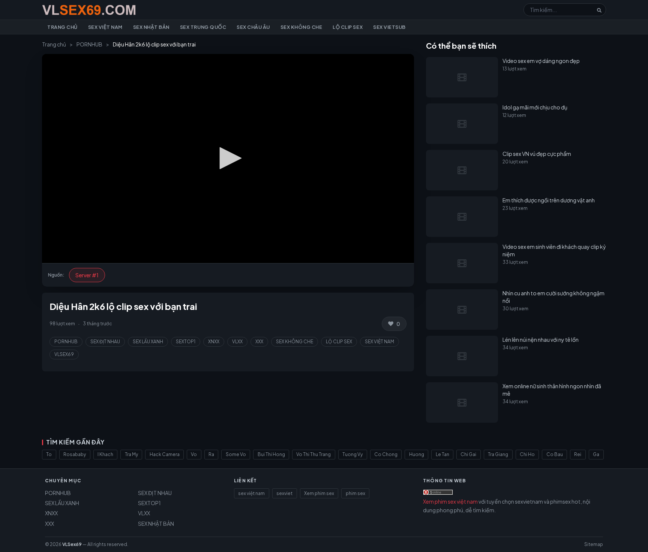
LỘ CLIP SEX (339, 341)
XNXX (213, 341)
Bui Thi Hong (271, 454)
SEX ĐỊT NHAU (105, 341)
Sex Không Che (301, 27)
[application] (228, 158)
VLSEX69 (64, 354)
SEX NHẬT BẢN (156, 523)
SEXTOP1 (185, 341)
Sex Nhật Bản (151, 27)
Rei (577, 454)
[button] (228, 158)
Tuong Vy (352, 454)
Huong (416, 454)
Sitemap (593, 544)
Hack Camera (165, 454)
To (49, 454)
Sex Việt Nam (105, 27)
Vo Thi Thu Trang (313, 454)
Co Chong (386, 454)
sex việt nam (251, 493)
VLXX (237, 341)
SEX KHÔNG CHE (294, 341)
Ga (596, 454)
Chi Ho (527, 454)
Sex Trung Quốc (203, 27)
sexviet (284, 493)
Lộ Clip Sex (348, 27)
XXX (259, 341)
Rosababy (74, 454)
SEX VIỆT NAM (379, 341)
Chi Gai (468, 454)
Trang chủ (62, 27)
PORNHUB (89, 44)
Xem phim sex (319, 493)
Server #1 (87, 275)
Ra (211, 454)
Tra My (131, 454)
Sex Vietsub (389, 27)
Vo (194, 454)
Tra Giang (498, 454)
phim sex (355, 493)
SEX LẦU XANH (148, 341)
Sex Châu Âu (253, 27)
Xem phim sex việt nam (450, 501)
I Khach (105, 454)
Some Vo (236, 454)
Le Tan (442, 454)
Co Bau (554, 454)
